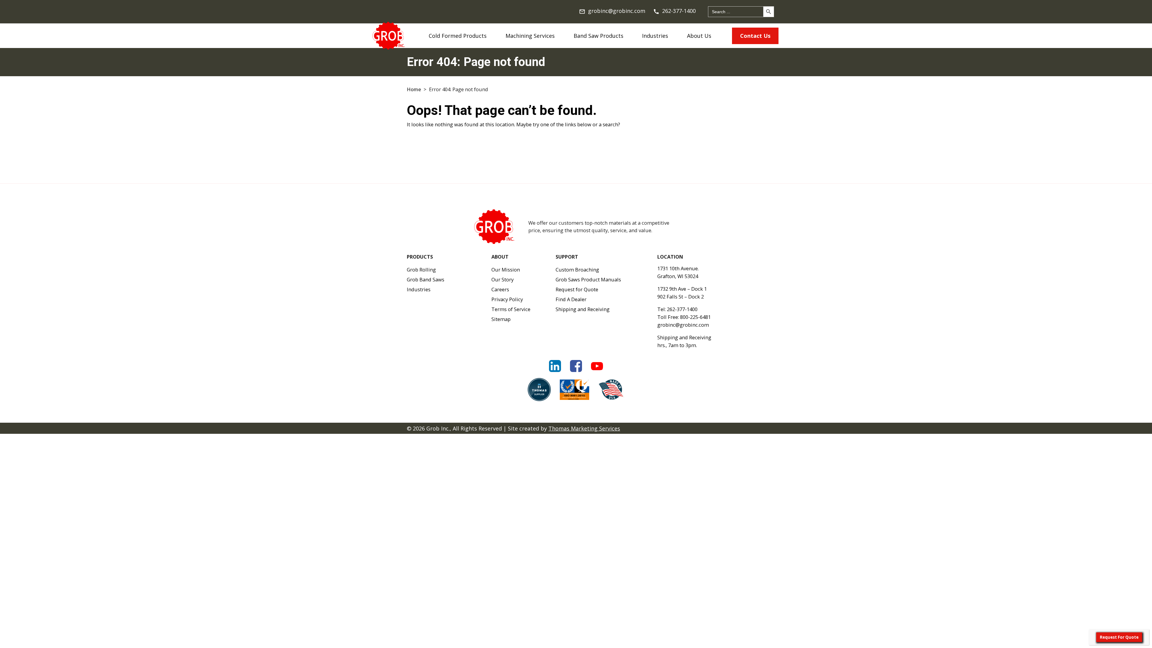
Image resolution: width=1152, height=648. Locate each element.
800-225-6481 (695, 317)
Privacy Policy (507, 299)
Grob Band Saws (425, 279)
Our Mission (505, 269)
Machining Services (530, 35)
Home (414, 89)
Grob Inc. (438, 428)
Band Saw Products (598, 35)
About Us (699, 35)
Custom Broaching (577, 269)
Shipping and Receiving (583, 309)
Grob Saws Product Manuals (588, 279)
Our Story (502, 279)
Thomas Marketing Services (584, 428)
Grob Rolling (421, 269)
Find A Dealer (571, 299)
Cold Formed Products (458, 35)
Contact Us (755, 35)
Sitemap (501, 319)
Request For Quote (1119, 637)
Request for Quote (577, 289)
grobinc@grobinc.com (683, 324)
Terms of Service (510, 309)
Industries (655, 35)
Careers (500, 289)
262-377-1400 (682, 309)
